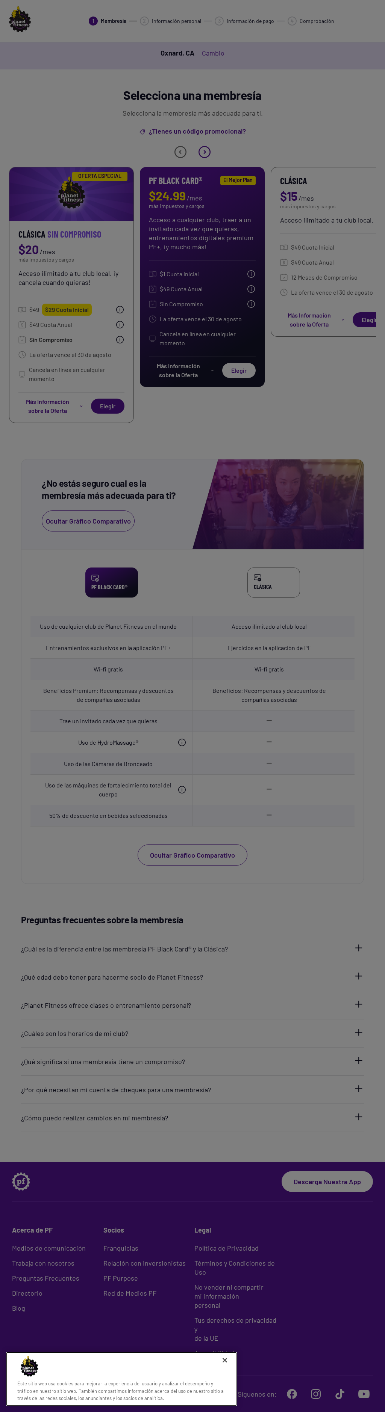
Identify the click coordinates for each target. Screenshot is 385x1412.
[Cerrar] (225, 1360)
